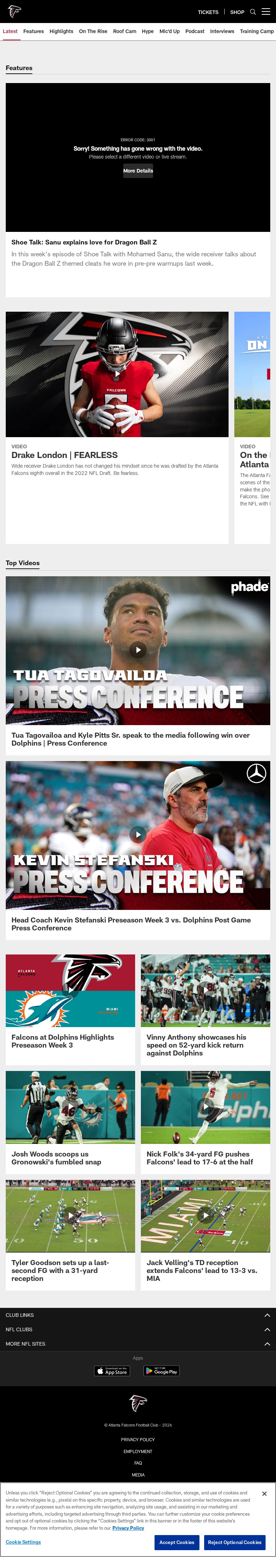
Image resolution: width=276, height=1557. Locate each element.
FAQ (138, 1462)
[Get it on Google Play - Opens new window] (161, 1374)
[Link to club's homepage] (14, 8)
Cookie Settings (23, 1542)
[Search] (253, 12)
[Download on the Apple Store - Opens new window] (112, 1372)
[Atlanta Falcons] (138, 1404)
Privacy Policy (138, 1439)
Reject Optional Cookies (235, 1542)
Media (138, 1474)
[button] (138, 171)
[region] (138, 1519)
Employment (138, 1451)
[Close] (264, 1494)
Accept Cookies (177, 1542)
